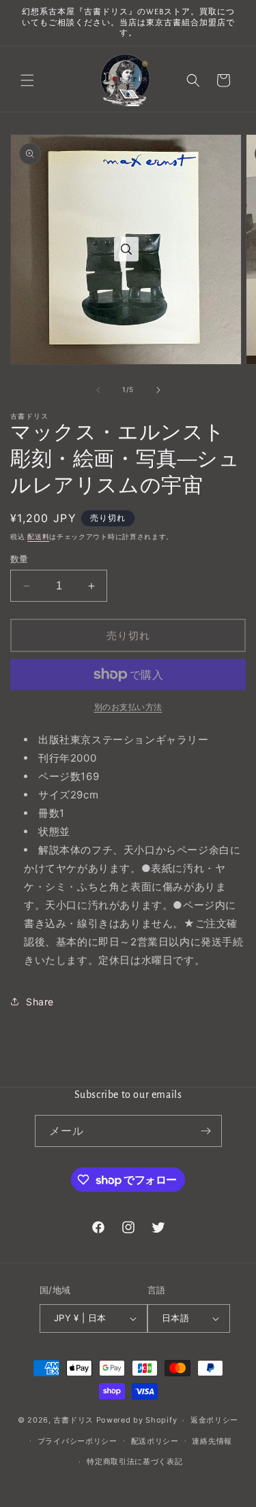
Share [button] (40, 1001)
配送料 (38, 536)
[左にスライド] (98, 390)
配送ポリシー (155, 1441)
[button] (27, 80)
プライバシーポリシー (77, 1441)
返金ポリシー (214, 1420)
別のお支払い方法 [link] (128, 707)
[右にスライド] (158, 390)
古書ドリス (73, 1420)
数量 (19, 558)
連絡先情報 (212, 1441)
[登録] (206, 1131)
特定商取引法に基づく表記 (134, 1461)
